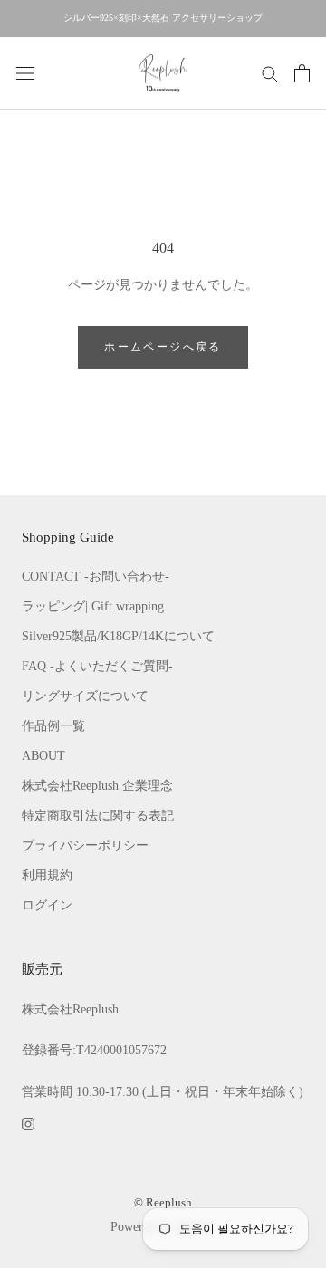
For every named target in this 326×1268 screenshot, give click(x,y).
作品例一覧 (53, 726)
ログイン (47, 905)
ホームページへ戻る (163, 347)
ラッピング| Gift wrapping (93, 606)
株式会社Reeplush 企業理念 (97, 785)
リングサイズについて (85, 696)
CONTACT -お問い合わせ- (95, 576)
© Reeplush (163, 1202)
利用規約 (47, 875)
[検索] (270, 73)
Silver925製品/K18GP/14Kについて (118, 636)
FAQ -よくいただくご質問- (97, 666)
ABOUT (43, 756)
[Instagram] (28, 1122)
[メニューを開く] (25, 73)
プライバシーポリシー (85, 845)
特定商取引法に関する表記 (98, 815)
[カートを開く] (302, 73)
